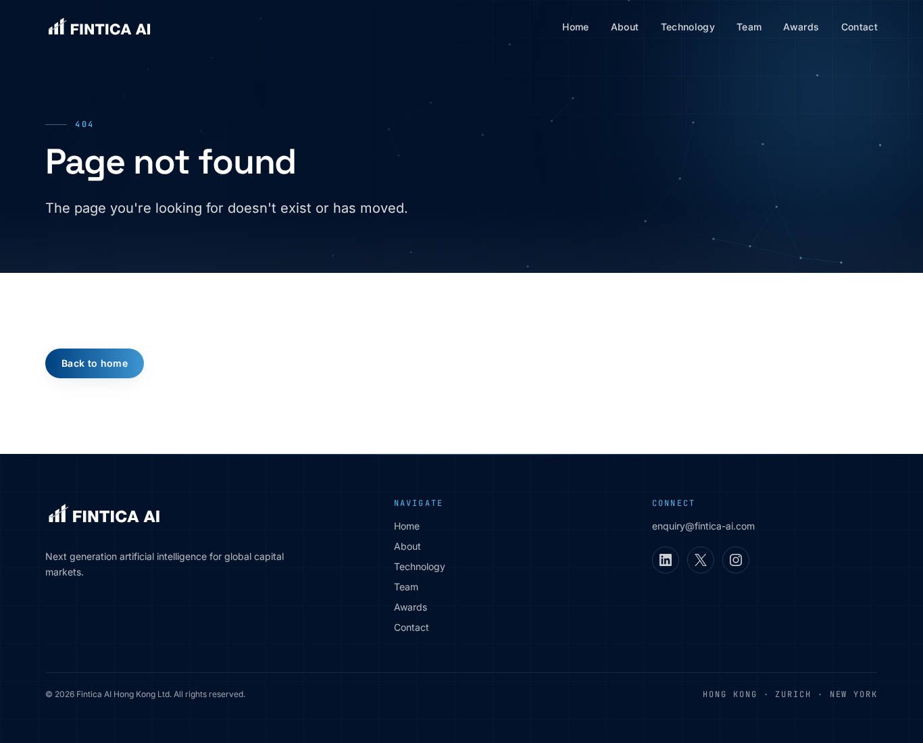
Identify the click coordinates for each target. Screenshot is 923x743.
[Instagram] (735, 559)
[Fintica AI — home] (99, 27)
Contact (859, 26)
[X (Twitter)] (700, 559)
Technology (688, 26)
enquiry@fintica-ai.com (703, 526)
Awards (801, 26)
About (625, 26)
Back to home (94, 363)
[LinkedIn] (665, 559)
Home (575, 26)
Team (749, 26)
